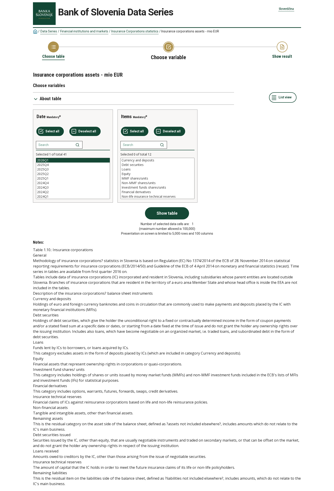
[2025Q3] (73, 169)
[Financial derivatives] (157, 192)
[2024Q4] (73, 183)
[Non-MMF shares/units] (157, 183)
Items (126, 116)
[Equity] (157, 174)
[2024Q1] (73, 196)
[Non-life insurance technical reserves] (157, 196)
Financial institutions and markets (84, 31)
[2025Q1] (73, 178)
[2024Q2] (73, 192)
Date (41, 116)
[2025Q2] (73, 174)
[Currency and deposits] (157, 160)
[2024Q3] (73, 187)
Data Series (48, 31)
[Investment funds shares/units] (157, 187)
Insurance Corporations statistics (134, 31)
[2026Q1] (73, 160)
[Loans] (157, 169)
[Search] (77, 145)
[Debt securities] (157, 165)
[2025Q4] (73, 165)
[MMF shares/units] (157, 178)
